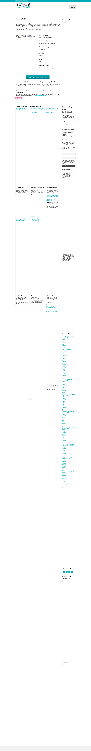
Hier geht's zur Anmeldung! (39, 95)
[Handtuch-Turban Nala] (53, 198)
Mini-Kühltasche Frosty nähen (70, 444)
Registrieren (64, 135)
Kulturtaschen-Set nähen (70, 395)
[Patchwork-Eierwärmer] (53, 343)
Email (63, 156)
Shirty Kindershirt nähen (70, 412)
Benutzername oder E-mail (68, 121)
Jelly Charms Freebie (69, 457)
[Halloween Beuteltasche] (38, 147)
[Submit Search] (16, 1)
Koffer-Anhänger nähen (70, 337)
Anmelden (55, 397)
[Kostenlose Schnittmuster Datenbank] (24, 5)
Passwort (64, 124)
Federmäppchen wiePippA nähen (70, 470)
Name (63, 151)
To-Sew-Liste (69, 349)
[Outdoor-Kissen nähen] (23, 255)
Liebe (19, 98)
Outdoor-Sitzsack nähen (70, 428)
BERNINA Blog (18, 100)
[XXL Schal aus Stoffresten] (38, 255)
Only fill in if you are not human (68, 130)
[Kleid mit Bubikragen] (53, 147)
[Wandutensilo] (53, 255)
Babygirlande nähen (69, 379)
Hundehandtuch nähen (70, 364)
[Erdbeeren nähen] (23, 147)
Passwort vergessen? (67, 137)
